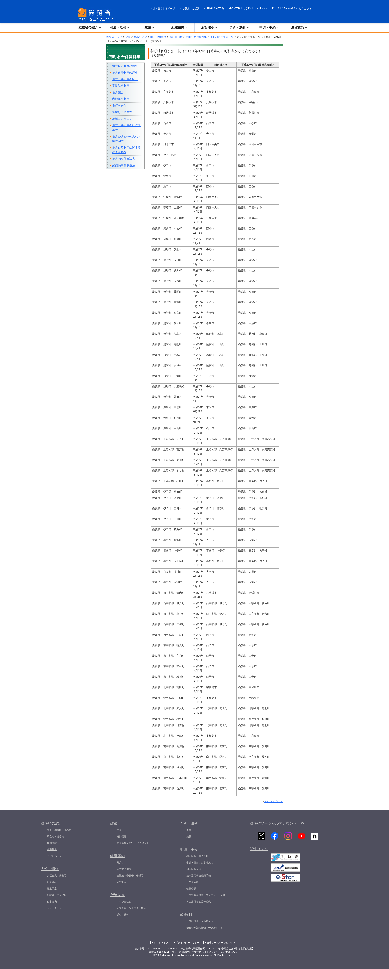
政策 (148, 27)
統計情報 (121, 836)
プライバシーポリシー (187, 942)
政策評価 (187, 914)
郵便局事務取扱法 (123, 165)
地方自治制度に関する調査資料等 (126, 150)
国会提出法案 (124, 901)
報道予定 (52, 888)
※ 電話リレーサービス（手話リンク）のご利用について (209, 952)
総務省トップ (114, 36)
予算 (188, 830)
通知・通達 (123, 914)
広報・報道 (50, 869)
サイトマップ (161, 942)
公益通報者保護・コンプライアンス (205, 895)
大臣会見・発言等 (56, 875)
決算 (188, 836)
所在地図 (247, 948)
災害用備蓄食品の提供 (198, 901)
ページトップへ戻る (273, 801)
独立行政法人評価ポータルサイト (204, 927)
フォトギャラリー (56, 908)
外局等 (120, 862)
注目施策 (297, 27)
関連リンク (259, 849)
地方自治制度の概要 (125, 66)
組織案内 (177, 27)
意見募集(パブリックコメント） (134, 843)
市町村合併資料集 (196, 36)
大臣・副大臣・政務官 (59, 830)
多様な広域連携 (122, 112)
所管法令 (207, 27)
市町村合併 (176, 36)
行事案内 (52, 901)
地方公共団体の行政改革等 (126, 127)
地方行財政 (140, 36)
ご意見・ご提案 (190, 8)
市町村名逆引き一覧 (222, 36)
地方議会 (118, 92)
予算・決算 (238, 27)
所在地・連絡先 (55, 836)
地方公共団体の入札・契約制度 (126, 139)
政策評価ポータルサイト (199, 921)
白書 (119, 830)
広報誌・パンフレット (59, 895)
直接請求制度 (120, 85)
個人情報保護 (193, 869)
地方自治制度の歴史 (125, 72)
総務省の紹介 (88, 27)
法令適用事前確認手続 (198, 875)
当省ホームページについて (221, 942)
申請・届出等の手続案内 (199, 862)
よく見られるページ (164, 8)
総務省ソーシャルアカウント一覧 (277, 823)
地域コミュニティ (123, 118)
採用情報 (52, 843)
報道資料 (52, 882)
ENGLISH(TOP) (215, 8)
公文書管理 (192, 882)
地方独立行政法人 (123, 158)
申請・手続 (267, 27)
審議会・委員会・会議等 (130, 875)
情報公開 (191, 888)
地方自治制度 (158, 36)
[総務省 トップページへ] (97, 14)
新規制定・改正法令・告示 (131, 908)
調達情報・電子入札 (197, 856)
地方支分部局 (124, 869)
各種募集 (52, 849)
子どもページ (54, 856)
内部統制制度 (120, 98)
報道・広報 (118, 27)
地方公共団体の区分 (125, 79)
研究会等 (121, 882)
